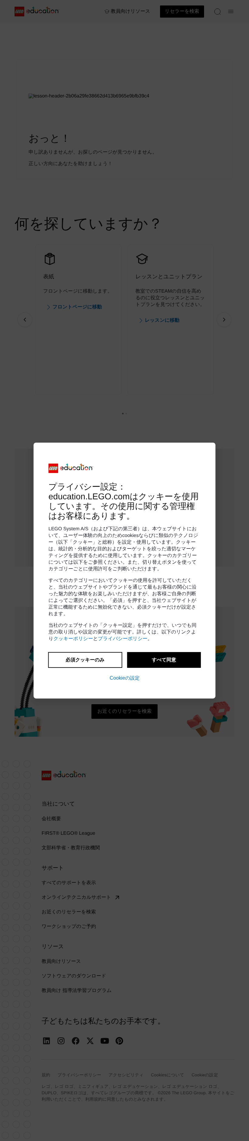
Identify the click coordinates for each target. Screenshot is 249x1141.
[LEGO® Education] (71, 468)
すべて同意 (164, 659)
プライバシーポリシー (123, 638)
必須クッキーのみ (85, 659)
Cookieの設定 (125, 678)
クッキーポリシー (73, 638)
